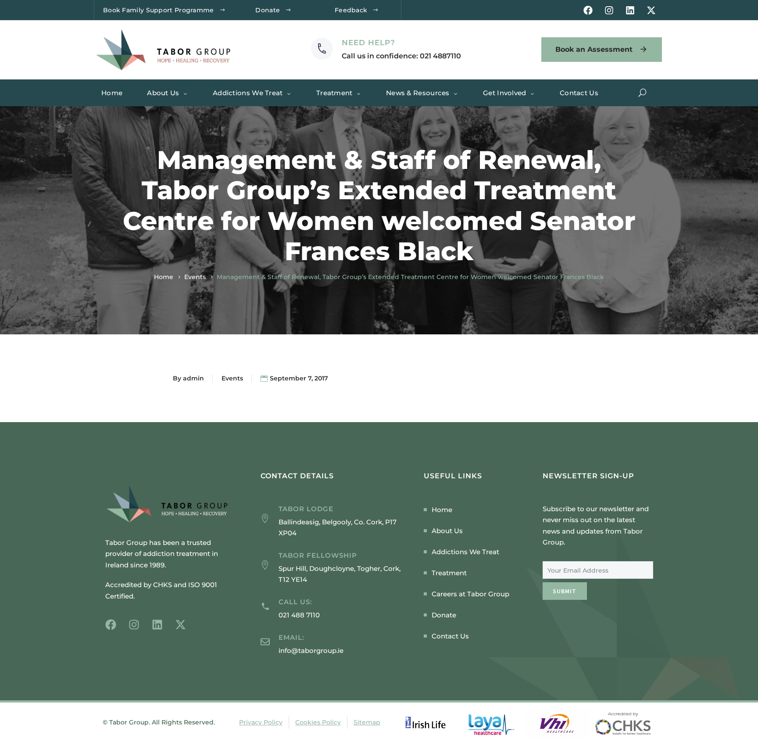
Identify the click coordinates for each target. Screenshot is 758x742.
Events (195, 277)
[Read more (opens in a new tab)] (386, 50)
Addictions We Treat (248, 93)
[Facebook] (588, 10)
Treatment (334, 93)
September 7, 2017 (299, 378)
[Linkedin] (630, 10)
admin (193, 378)
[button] (643, 93)
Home (111, 93)
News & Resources (418, 93)
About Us (163, 93)
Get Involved (504, 93)
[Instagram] (609, 10)
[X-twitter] (651, 10)
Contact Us (579, 93)
